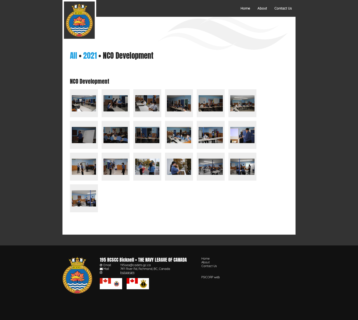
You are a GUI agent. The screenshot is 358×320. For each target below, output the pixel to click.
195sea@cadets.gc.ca (135, 265)
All (73, 55)
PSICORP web (210, 277)
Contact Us (283, 8)
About (262, 8)
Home (245, 8)
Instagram (127, 272)
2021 (90, 55)
